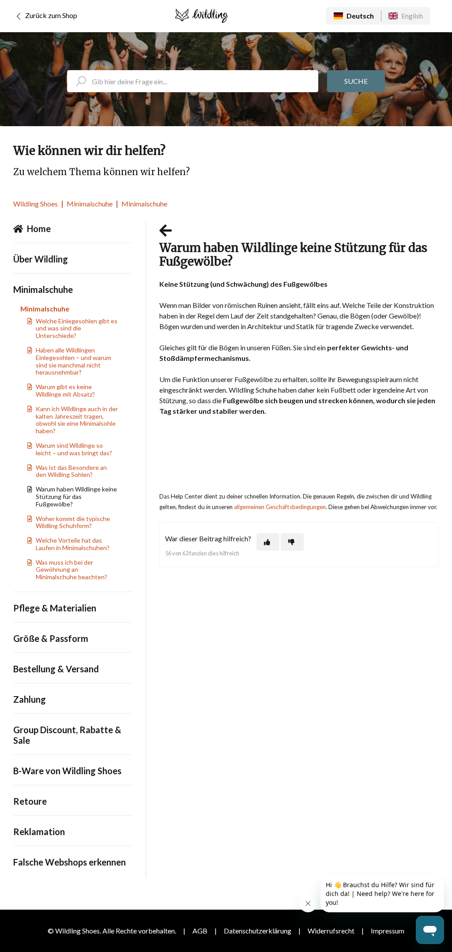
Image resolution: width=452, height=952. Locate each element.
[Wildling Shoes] (201, 16)
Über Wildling (40, 259)
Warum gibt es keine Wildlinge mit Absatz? (65, 390)
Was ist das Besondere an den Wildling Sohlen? (71, 471)
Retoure (30, 801)
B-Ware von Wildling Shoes (67, 770)
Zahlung (29, 699)
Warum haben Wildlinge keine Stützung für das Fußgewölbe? (76, 496)
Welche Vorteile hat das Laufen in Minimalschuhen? (72, 543)
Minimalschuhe (90, 203)
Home (39, 228)
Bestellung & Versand (56, 668)
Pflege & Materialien (54, 608)
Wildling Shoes (35, 203)
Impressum (387, 930)
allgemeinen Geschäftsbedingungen (280, 506)
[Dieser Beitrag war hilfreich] (267, 542)
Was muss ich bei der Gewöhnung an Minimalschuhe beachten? (71, 569)
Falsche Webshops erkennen (69, 862)
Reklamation (39, 831)
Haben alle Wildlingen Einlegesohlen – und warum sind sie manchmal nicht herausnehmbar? (73, 361)
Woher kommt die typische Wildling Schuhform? (73, 522)
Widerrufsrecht (331, 930)
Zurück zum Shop (50, 15)
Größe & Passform (50, 638)
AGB (199, 930)
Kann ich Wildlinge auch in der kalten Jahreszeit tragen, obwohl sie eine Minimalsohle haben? (77, 420)
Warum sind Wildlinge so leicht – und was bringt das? (74, 449)
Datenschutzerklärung (257, 930)
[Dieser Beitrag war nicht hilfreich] (292, 542)
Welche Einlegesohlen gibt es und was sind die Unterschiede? (76, 328)
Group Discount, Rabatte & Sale (67, 735)
